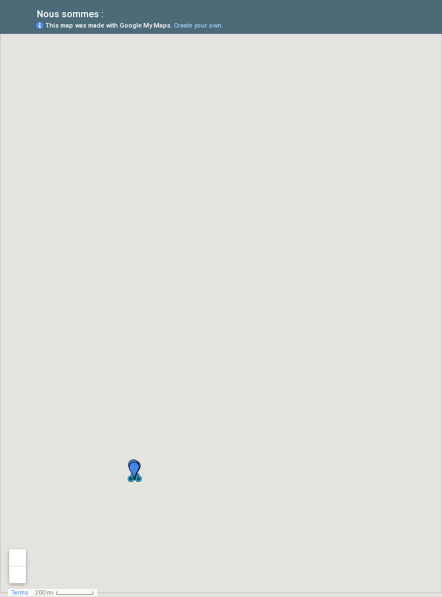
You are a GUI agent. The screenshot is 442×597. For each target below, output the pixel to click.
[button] (134, 471)
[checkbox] (112, 13)
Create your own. (198, 25)
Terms (20, 593)
